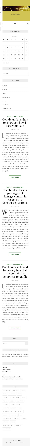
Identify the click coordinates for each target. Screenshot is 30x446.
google (5, 404)
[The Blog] (15, 8)
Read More (15, 177)
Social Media (5, 105)
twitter (5, 422)
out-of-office (7, 411)
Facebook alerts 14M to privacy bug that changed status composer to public (15, 271)
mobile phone (16, 408)
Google (4, 93)
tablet (16, 418)
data (23, 397)
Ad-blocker (6, 390)
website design (8, 425)
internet (6, 408)
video (13, 422)
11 (3, 51)
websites (19, 425)
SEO (21, 415)
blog (4, 394)
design (5, 401)
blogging (12, 394)
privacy (5, 415)
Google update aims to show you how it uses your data (15, 122)
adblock (16, 390)
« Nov (3, 63)
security (14, 415)
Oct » (7, 63)
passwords (18, 411)
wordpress (6, 428)
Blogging (4, 85)
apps (23, 390)
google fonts (15, 404)
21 (15, 55)
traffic (24, 418)
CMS (19, 394)
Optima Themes (20, 443)
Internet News (6, 97)
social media (7, 418)
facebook (20, 401)
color (5, 397)
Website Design (6, 108)
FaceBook (4, 89)
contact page (14, 397)
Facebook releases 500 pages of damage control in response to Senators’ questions (15, 196)
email (12, 401)
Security (4, 101)
